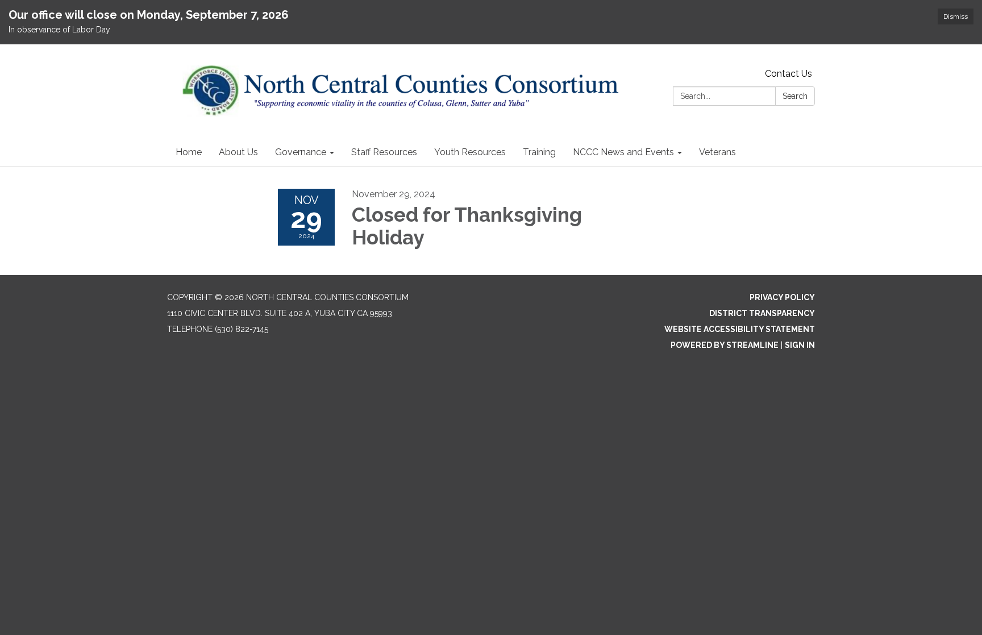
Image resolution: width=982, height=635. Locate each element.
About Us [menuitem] (238, 152)
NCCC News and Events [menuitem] (623, 152)
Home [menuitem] (189, 152)
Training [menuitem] (539, 152)
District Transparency (762, 313)
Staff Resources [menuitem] (384, 152)
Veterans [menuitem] (717, 152)
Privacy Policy (782, 297)
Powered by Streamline (725, 345)
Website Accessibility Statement (739, 329)
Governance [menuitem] (300, 152)
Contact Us (788, 73)
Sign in (800, 345)
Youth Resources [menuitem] (470, 152)
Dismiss (955, 16)
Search (795, 96)
